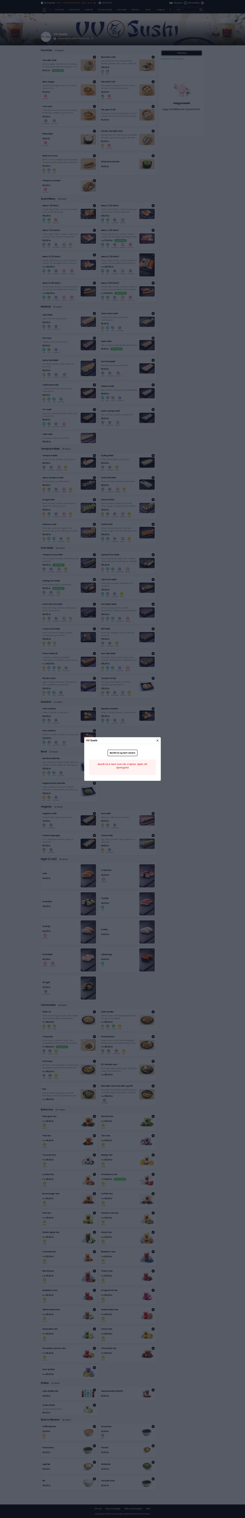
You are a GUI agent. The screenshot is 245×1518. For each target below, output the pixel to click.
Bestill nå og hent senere (122, 752)
